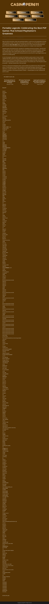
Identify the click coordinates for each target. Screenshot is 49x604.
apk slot (3, 420)
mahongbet (4, 104)
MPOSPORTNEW (5, 482)
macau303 (4, 498)
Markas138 (4, 520)
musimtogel (4, 509)
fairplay (3, 441)
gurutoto (4, 237)
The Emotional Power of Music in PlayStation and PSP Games (9, 81)
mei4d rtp (4, 351)
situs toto (4, 113)
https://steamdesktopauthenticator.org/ (9, 521)
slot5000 (3, 579)
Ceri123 (3, 226)
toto (3, 114)
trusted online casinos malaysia (8, 550)
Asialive (3, 558)
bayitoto (3, 91)
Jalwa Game (4, 407)
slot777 (3, 131)
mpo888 (3, 503)
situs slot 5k (4, 139)
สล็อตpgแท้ (4, 133)
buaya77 (3, 342)
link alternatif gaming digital (7, 354)
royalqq (3, 452)
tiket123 (3, 459)
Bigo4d (3, 340)
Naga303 (4, 412)
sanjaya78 (4, 258)
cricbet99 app (4, 255)
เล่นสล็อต (4, 182)
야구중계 (4, 464)
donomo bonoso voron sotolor (8, 569)
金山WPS (4, 262)
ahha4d (3, 442)
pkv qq (3, 409)
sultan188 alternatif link (6, 120)
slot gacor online (5, 560)
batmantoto (4, 515)
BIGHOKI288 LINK (5, 405)
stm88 (3, 371)
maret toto (4, 339)
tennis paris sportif (5, 350)
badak (3, 288)
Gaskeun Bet (4, 553)
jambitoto (4, 524)
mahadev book (5, 438)
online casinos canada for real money (9, 427)
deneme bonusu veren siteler (7, 543)
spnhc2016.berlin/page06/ (7, 349)
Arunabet (4, 555)
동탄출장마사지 (5, 448)
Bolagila (3, 557)
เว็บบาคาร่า (4, 187)
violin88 (3, 573)
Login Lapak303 (5, 419)
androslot (4, 404)
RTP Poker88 (4, 547)
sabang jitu (4, 539)
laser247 (3, 433)
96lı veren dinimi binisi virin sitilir (8, 280)
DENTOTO (4, 504)
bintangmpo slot (5, 429)
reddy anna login (5, 451)
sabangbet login (5, 542)
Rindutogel (4, 484)
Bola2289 (4, 577)
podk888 (4, 190)
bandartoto (4, 463)
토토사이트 (4, 561)
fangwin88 (4, 96)
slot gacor (4, 124)
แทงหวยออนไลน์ (5, 373)
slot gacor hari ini (5, 128)
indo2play (4, 481)
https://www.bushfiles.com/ (7, 487)
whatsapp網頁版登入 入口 (7, 267)
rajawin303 (4, 502)
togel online (4, 245)
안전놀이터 (4, 408)
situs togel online (5, 496)
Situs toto (4, 383)
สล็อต (3, 161)
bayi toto (4, 117)
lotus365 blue (4, 466)
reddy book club (5, 435)
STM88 (3, 269)
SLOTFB (3, 437)
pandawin (4, 423)
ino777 (3, 344)
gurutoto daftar (5, 252)
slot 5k (3, 364)
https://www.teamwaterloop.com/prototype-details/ (11, 338)
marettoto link (5, 347)
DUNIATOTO (4, 473)
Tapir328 (3, 153)
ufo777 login (4, 455)
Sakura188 (4, 536)
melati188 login (5, 362)
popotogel (4, 106)
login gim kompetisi (5, 353)
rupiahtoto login (5, 422)
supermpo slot (5, 424)
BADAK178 (4, 156)
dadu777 (4, 164)
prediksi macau (5, 566)
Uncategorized (20, 37)
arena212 (4, 201)
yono (3, 431)
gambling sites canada (6, 445)
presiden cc (4, 460)
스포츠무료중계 (5, 387)
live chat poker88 (5, 369)
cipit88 (3, 93)
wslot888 (4, 489)
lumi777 (3, 533)
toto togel (4, 540)
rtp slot (3, 544)
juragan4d (4, 233)
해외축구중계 (4, 590)
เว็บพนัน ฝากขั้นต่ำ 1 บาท (6, 127)
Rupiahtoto (4, 499)
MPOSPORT (4, 500)
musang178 (4, 176)
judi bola (3, 207)
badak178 (4, 95)
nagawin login (4, 529)
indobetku (4, 485)
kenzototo (4, 411)
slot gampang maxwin (6, 572)
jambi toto (4, 528)
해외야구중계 (4, 335)
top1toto (4, 415)
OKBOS (3, 532)
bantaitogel (4, 92)
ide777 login (4, 368)
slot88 (3, 99)
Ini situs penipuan (5, 271)
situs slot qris (4, 418)
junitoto (3, 355)
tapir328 (3, 300)
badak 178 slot (5, 218)
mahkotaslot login (5, 361)
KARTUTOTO (4, 471)
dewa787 (4, 171)
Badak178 (4, 205)
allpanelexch (4, 440)
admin (5, 37)
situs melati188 (5, 357)
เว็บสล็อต (3, 103)
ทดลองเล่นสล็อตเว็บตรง (6, 147)
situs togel (4, 372)
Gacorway (4, 242)
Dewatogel (4, 562)
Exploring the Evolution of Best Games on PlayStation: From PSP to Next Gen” (39, 81)
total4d (3, 453)
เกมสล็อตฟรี (4, 149)
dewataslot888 (5, 488)
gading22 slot (4, 365)
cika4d (3, 538)
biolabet (3, 413)
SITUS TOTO (4, 367)
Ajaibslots (4, 554)
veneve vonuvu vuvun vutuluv (7, 565)
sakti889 (3, 434)
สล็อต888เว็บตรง (5, 546)
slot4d (3, 102)
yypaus (3, 480)
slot (3, 140)
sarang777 (4, 462)
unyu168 (4, 517)
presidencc (4, 467)
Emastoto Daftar (5, 402)
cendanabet (4, 582)
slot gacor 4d (4, 129)
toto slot (3, 110)
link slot (3, 551)
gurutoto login (5, 234)
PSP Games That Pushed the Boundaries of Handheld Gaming (24, 81)
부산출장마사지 (5, 449)
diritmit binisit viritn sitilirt (7, 564)
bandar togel (4, 249)
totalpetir (4, 478)
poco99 (3, 400)
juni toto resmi (5, 336)
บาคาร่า (3, 379)
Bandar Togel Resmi (5, 358)
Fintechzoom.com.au (6, 240)
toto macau (4, 211)
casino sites (4, 469)
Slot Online (4, 591)
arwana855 (4, 150)
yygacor (3, 474)
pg (2, 457)
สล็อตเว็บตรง (4, 107)
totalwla (3, 477)
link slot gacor (4, 109)
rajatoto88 (4, 398)
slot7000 (3, 444)
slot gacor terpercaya (6, 576)
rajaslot (3, 571)
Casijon (3, 132)
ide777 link (4, 191)
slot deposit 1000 (5, 264)
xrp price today (5, 343)
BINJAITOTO (4, 506)
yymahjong (4, 456)
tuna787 (3, 175)
